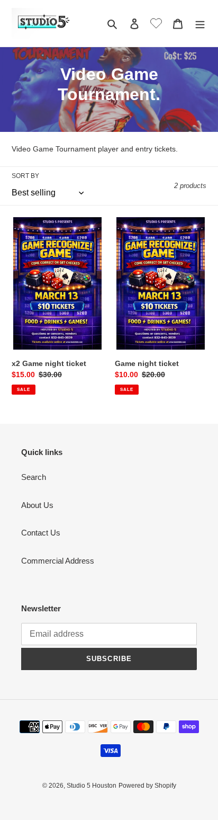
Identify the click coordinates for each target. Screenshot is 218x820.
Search (33, 477)
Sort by (25, 176)
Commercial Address (57, 560)
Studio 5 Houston (91, 785)
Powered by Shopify (147, 785)
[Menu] (200, 23)
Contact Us (40, 532)
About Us (37, 505)
